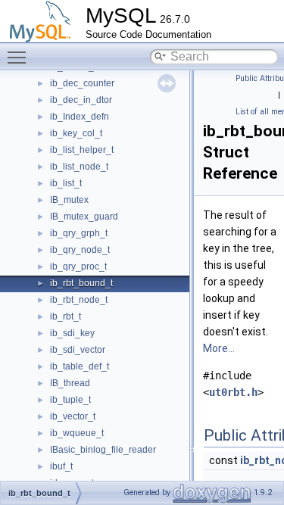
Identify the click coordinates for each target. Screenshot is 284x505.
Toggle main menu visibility (19, 56)
